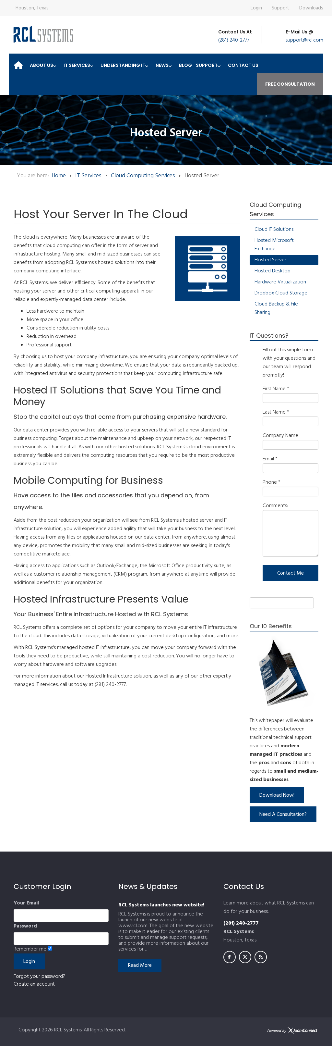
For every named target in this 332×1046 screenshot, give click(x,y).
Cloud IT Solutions (274, 229)
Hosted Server (270, 260)
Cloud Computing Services (143, 176)
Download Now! (276, 795)
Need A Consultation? (283, 814)
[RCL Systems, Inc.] (43, 34)
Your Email (26, 903)
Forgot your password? (39, 976)
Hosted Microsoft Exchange (274, 244)
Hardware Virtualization (280, 282)
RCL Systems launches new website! (161, 905)
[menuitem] (18, 63)
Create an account (34, 984)
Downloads (311, 8)
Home (59, 176)
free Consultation (290, 84)
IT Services (88, 176)
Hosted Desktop (272, 271)
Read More (140, 965)
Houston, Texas (32, 8)
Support (281, 8)
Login (256, 8)
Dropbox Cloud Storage (281, 293)
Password (25, 926)
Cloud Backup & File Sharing (276, 308)
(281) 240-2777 (233, 40)
